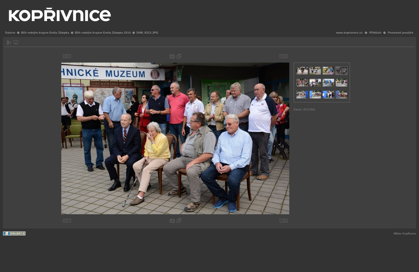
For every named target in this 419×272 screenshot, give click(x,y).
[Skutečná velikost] (178, 56)
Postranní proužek (400, 32)
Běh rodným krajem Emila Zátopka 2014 (103, 32)
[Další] (281, 56)
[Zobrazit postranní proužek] (9, 42)
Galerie (10, 32)
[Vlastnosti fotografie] (172, 56)
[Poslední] (286, 56)
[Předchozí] (69, 56)
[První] (65, 56)
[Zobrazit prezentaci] (16, 42)
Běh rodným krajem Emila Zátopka (45, 32)
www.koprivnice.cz (349, 32)
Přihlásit (375, 32)
